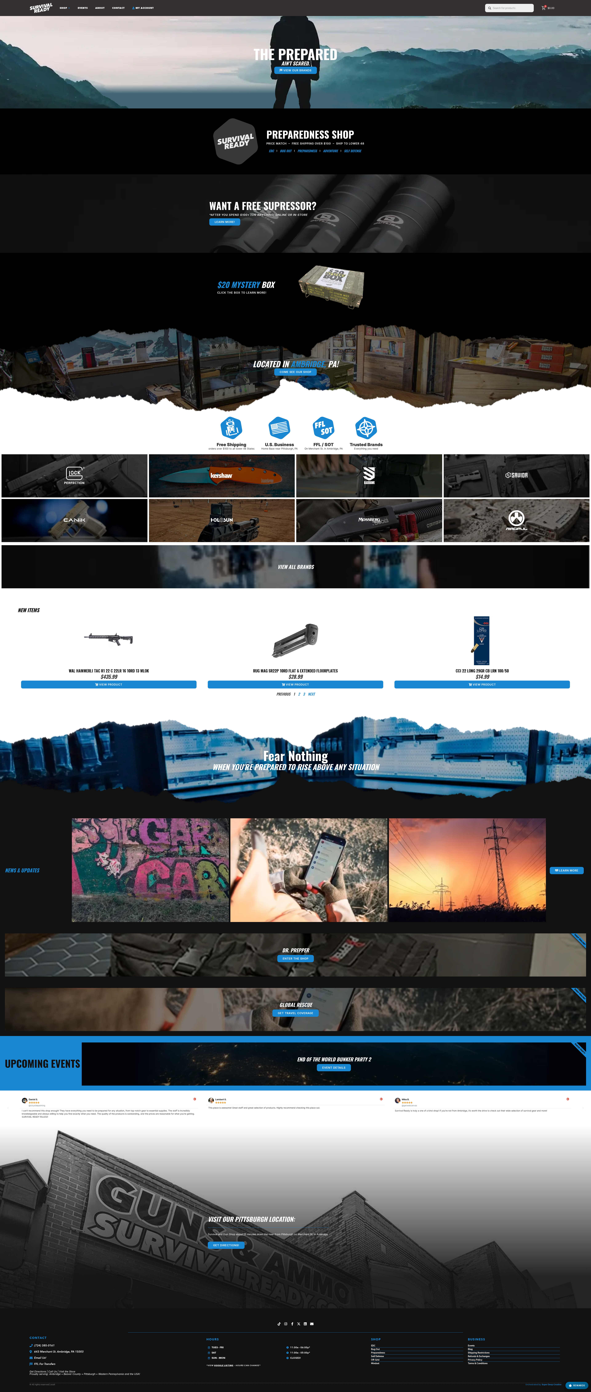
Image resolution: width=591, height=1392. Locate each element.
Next (311, 694)
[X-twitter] (299, 1324)
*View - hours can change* (233, 1365)
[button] (8, 1108)
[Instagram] (286, 1324)
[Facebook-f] (292, 1324)
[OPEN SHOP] (69, 8)
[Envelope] (312, 1324)
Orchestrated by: (543, 1384)
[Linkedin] (305, 1324)
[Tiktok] (279, 1324)
